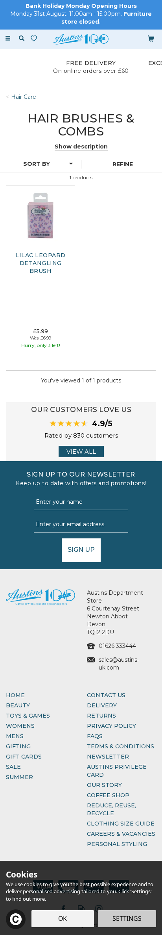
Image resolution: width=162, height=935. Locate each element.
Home (15, 695)
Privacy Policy (111, 725)
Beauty (18, 705)
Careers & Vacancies (121, 833)
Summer (19, 777)
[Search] (22, 39)
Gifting (18, 746)
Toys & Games (28, 715)
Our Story (104, 784)
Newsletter (108, 756)
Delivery (102, 705)
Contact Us (106, 695)
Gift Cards (24, 756)
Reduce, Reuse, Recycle (111, 809)
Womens (20, 725)
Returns (101, 715)
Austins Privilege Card (117, 770)
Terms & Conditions (120, 746)
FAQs (95, 736)
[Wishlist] (35, 38)
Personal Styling (117, 844)
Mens (15, 736)
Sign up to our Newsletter (81, 479)
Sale (13, 766)
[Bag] (151, 38)
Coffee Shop (108, 795)
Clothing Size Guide (121, 823)
